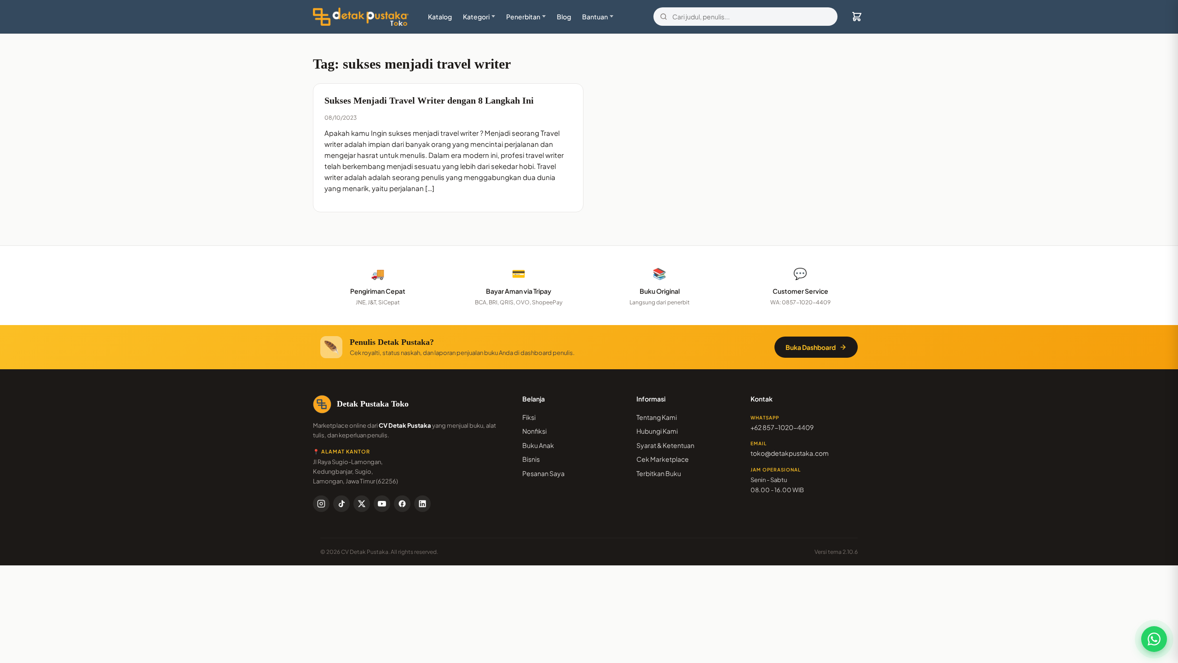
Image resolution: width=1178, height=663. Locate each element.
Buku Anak (538, 445)
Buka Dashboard (810, 347)
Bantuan (595, 16)
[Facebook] (402, 503)
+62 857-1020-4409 (782, 427)
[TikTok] (341, 503)
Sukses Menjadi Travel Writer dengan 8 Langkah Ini (429, 100)
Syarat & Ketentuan (665, 445)
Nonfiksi (534, 431)
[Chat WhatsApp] (1154, 639)
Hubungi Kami (657, 431)
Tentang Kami (656, 417)
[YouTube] (382, 503)
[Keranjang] (857, 16)
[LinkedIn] (422, 503)
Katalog (440, 16)
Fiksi (529, 417)
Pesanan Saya (543, 473)
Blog (564, 16)
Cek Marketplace (662, 459)
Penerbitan (523, 16)
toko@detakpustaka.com (790, 453)
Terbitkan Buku (658, 473)
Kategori (476, 16)
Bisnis (531, 459)
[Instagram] (321, 503)
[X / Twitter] (361, 503)
